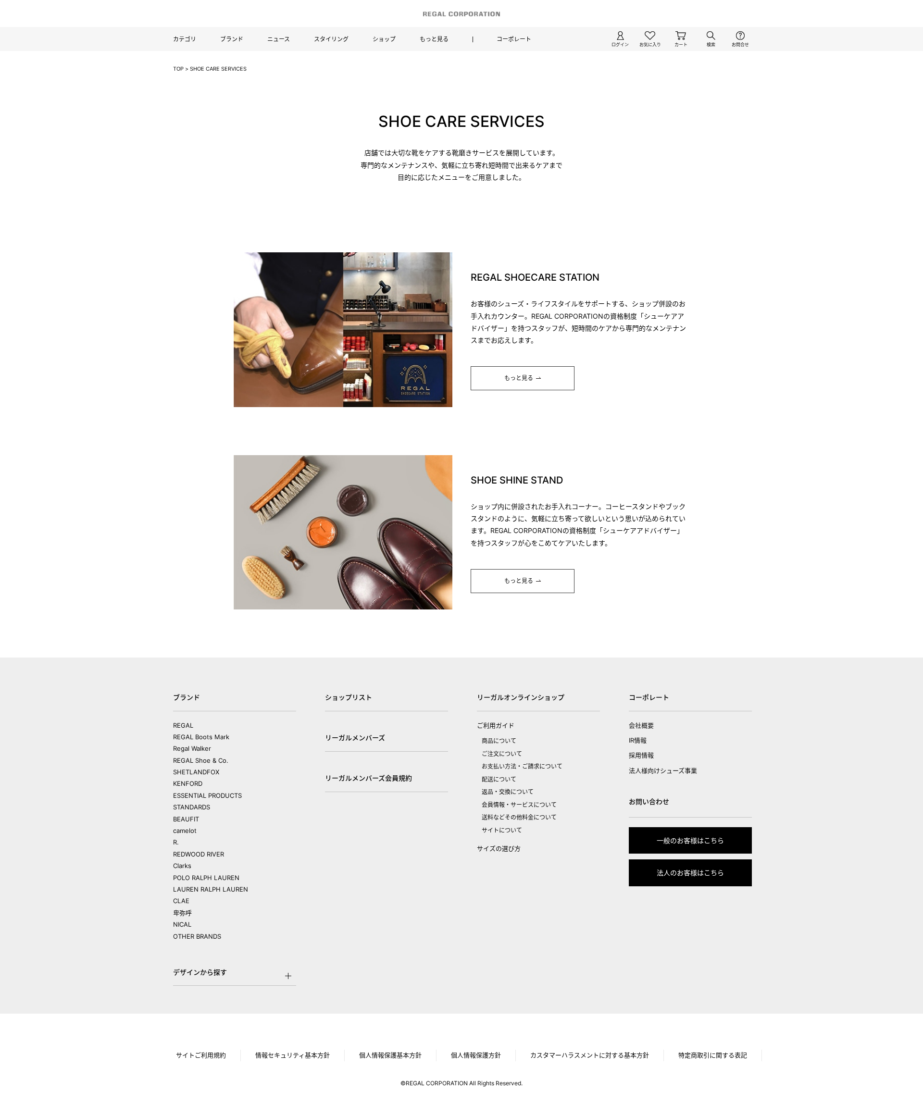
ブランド (231, 39)
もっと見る (434, 39)
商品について (499, 741)
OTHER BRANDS (197, 936)
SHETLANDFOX (196, 772)
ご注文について (502, 753)
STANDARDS (191, 807)
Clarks (182, 865)
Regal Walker (192, 748)
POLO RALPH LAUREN (206, 877)
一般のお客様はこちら (690, 840)
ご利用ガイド (495, 725)
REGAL (183, 725)
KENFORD (187, 783)
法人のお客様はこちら (690, 873)
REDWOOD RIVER (198, 854)
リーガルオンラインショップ (520, 697)
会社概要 (641, 725)
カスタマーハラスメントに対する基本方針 (589, 1055)
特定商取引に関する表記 (712, 1055)
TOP (178, 68)
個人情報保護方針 (476, 1055)
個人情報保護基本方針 (390, 1055)
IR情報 (638, 740)
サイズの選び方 (499, 848)
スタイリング (331, 39)
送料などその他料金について (519, 817)
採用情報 (641, 755)
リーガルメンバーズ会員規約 (368, 778)
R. (176, 842)
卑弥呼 (182, 913)
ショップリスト (348, 697)
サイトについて (502, 830)
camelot (185, 830)
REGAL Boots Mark (201, 737)
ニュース (278, 39)
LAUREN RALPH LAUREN (210, 889)
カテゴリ (184, 39)
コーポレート (514, 39)
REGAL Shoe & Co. (200, 760)
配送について (499, 779)
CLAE (181, 901)
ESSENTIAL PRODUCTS (207, 795)
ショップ (384, 39)
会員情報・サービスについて (519, 804)
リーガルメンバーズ (355, 737)
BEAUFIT (186, 819)
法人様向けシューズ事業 (663, 770)
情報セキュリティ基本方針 (292, 1055)
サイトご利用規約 (201, 1055)
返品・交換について (508, 791)
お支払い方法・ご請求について (522, 766)
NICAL (182, 924)
